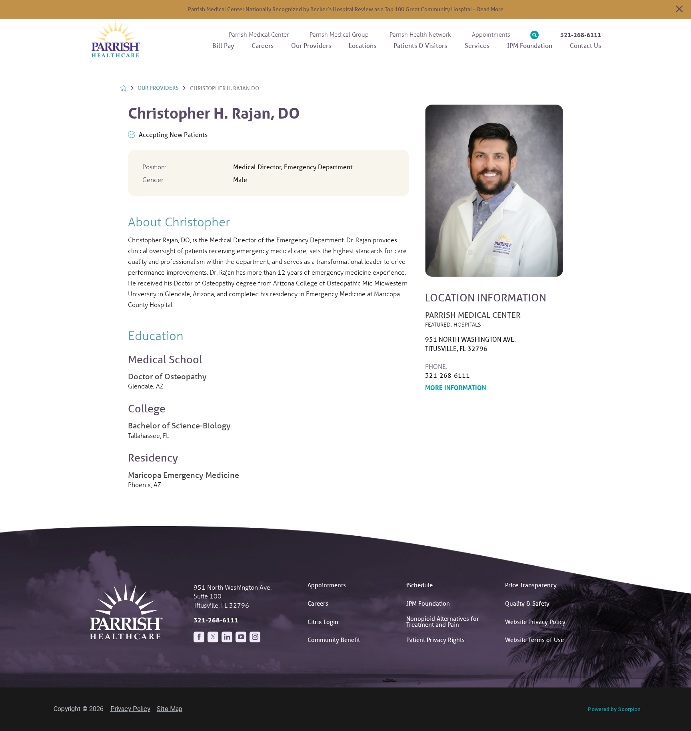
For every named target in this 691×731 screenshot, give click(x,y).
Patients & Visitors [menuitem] (420, 45)
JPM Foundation (428, 603)
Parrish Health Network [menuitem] (420, 34)
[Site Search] (534, 35)
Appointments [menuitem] (491, 34)
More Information (494, 387)
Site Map (169, 709)
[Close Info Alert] (679, 9)
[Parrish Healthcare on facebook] (199, 637)
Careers (318, 603)
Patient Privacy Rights (435, 640)
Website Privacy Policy (535, 622)
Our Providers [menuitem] (311, 45)
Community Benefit (334, 640)
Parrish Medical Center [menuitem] (259, 34)
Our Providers (158, 87)
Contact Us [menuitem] (585, 45)
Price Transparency (531, 585)
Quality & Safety (527, 603)
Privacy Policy (130, 709)
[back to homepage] (123, 88)
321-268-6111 (580, 34)
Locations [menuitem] (362, 45)
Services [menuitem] (477, 45)
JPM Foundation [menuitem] (529, 45)
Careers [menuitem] (263, 45)
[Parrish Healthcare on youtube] (241, 637)
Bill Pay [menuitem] (223, 45)
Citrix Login (323, 622)
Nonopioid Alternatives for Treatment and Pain (442, 621)
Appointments (327, 585)
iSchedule (419, 585)
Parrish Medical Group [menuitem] (339, 34)
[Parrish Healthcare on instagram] (255, 637)
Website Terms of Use (534, 640)
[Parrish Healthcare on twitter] (213, 637)
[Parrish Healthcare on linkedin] (227, 637)
